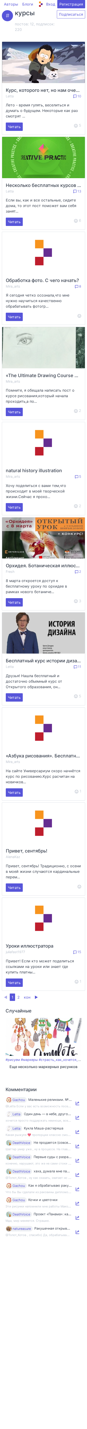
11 (79, 667)
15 (79, 952)
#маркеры (29, 1060)
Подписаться (71, 14)
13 (79, 191)
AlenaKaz (13, 857)
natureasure (22, 1229)
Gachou (19, 1100)
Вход (50, 4)
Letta (10, 96)
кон (27, 997)
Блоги (27, 4)
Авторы (11, 4)
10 (79, 96)
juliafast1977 (15, 952)
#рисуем (13, 1060)
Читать (14, 126)
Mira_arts (13, 286)
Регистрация (71, 4)
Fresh (10, 571)
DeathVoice (21, 1143)
